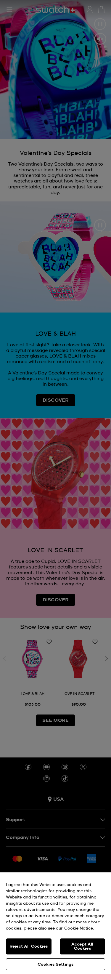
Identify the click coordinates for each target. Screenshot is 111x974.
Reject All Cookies (28, 946)
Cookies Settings (55, 964)
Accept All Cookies (82, 946)
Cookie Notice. (79, 928)
